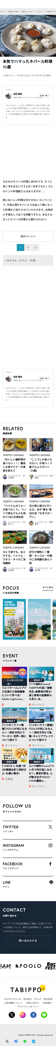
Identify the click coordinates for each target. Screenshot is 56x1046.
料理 (33, 260)
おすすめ (12, 260)
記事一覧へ (44, 95)
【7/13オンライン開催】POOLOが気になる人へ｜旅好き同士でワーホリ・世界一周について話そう (14, 732)
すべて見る (47, 587)
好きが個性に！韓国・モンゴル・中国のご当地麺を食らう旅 (40, 557)
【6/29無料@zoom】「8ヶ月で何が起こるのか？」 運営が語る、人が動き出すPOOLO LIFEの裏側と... (41, 773)
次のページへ (28, 236)
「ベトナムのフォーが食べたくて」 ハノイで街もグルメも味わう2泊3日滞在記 (14, 511)
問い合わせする (28, 940)
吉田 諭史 (17, 94)
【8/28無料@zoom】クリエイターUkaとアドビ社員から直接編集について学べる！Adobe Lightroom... (14, 691)
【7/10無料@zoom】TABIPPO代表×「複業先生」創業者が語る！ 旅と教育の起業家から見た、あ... (40, 691)
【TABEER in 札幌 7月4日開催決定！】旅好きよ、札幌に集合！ (14, 769)
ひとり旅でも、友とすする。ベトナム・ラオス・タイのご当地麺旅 (14, 557)
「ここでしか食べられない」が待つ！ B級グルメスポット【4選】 (40, 465)
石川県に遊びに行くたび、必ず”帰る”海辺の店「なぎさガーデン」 (40, 511)
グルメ (23, 260)
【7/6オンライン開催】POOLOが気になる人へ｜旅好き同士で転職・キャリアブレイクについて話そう (41, 732)
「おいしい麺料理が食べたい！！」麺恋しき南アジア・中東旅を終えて (14, 465)
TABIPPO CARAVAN (13, 455)
